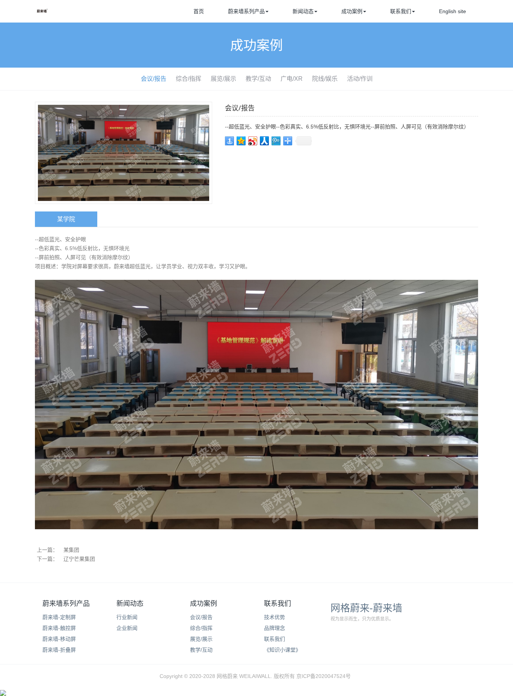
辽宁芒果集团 (79, 559)
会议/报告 (153, 78)
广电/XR (292, 78)
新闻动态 (303, 11)
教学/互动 (258, 78)
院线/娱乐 (325, 78)
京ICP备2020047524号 (323, 676)
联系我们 (400, 11)
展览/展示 (223, 78)
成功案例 (351, 11)
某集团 (71, 550)
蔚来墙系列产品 (246, 11)
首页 (198, 11)
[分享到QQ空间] (241, 140)
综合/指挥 (188, 78)
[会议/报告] (123, 152)
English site (452, 11)
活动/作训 (360, 78)
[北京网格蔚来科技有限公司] (42, 13)
